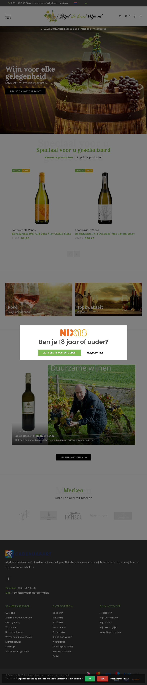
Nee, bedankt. (95, 352)
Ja (90, 679)
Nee (103, 679)
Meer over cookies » (119, 679)
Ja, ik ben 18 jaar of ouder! (59, 352)
